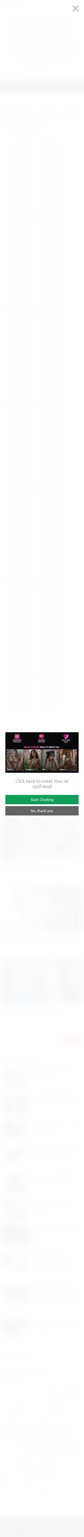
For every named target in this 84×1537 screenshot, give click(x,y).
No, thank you (42, 811)
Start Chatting (42, 800)
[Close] (75, 8)
